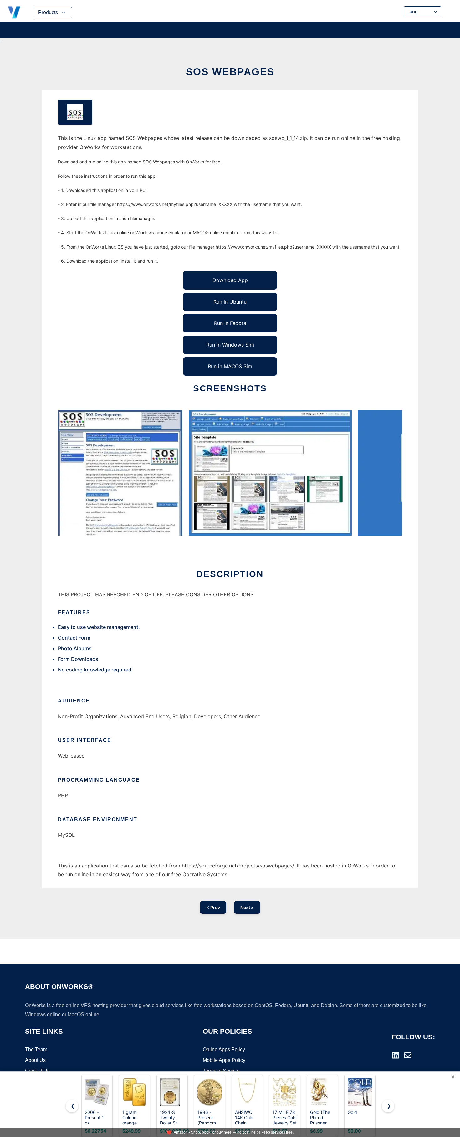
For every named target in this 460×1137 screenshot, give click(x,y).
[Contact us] (407, 1055)
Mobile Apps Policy (224, 1060)
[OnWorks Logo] (14, 12)
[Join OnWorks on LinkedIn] (395, 1055)
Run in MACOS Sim (230, 366)
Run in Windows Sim (230, 345)
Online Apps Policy (224, 1049)
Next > (247, 907)
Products (48, 12)
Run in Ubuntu (230, 302)
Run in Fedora (230, 323)
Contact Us (37, 1070)
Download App (230, 280)
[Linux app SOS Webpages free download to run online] (75, 112)
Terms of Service (221, 1070)
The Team (36, 1049)
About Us (35, 1060)
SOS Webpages (230, 71)
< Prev (213, 907)
